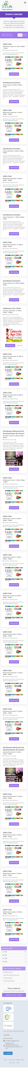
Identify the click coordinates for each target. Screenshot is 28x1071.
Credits (17, 1062)
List (19, 35)
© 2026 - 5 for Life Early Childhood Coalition (14, 1059)
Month (3, 35)
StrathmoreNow (7, 978)
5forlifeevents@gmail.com (12, 1041)
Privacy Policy (12, 1062)
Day (11, 35)
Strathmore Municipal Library (11, 975)
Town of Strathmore (9, 981)
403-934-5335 (9, 1038)
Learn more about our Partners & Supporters (13, 1031)
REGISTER (19, 345)
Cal (24, 35)
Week (7, 35)
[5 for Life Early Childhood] (7, 5)
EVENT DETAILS (14, 74)
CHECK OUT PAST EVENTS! (14, 995)
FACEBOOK (8, 1053)
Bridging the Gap (8, 972)
